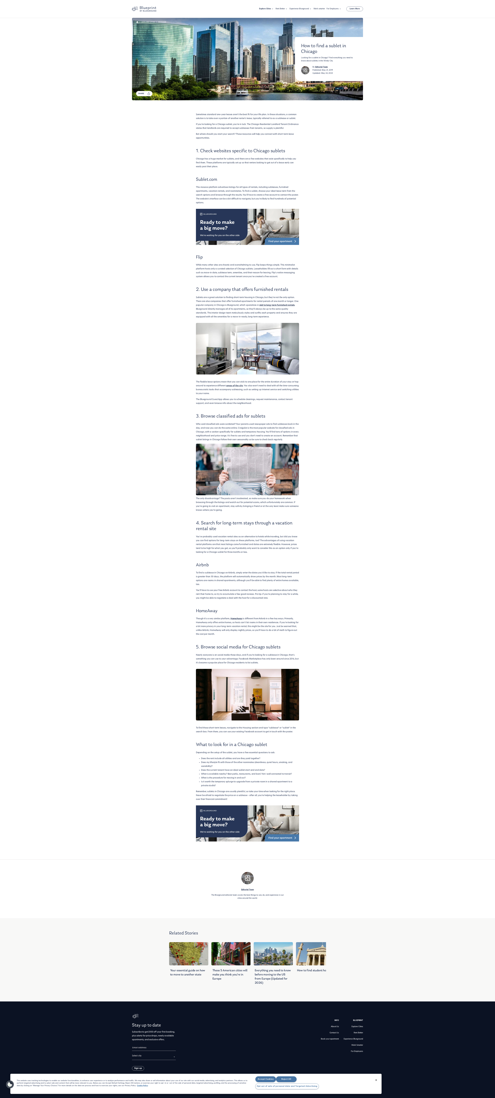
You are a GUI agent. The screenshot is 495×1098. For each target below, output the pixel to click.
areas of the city (234, 386)
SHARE (141, 93)
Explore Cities (265, 9)
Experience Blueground (299, 9)
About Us (335, 1027)
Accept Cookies (266, 1079)
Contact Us (334, 1033)
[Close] (376, 1080)
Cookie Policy (142, 1086)
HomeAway (236, 619)
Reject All (286, 1079)
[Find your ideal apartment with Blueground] (247, 227)
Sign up (138, 1068)
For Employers (333, 9)
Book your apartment (330, 1039)
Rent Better (280, 9)
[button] (10, 1084)
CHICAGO (162, 22)
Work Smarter (357, 1045)
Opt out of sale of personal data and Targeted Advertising (287, 1086)
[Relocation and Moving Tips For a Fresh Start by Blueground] (137, 22)
